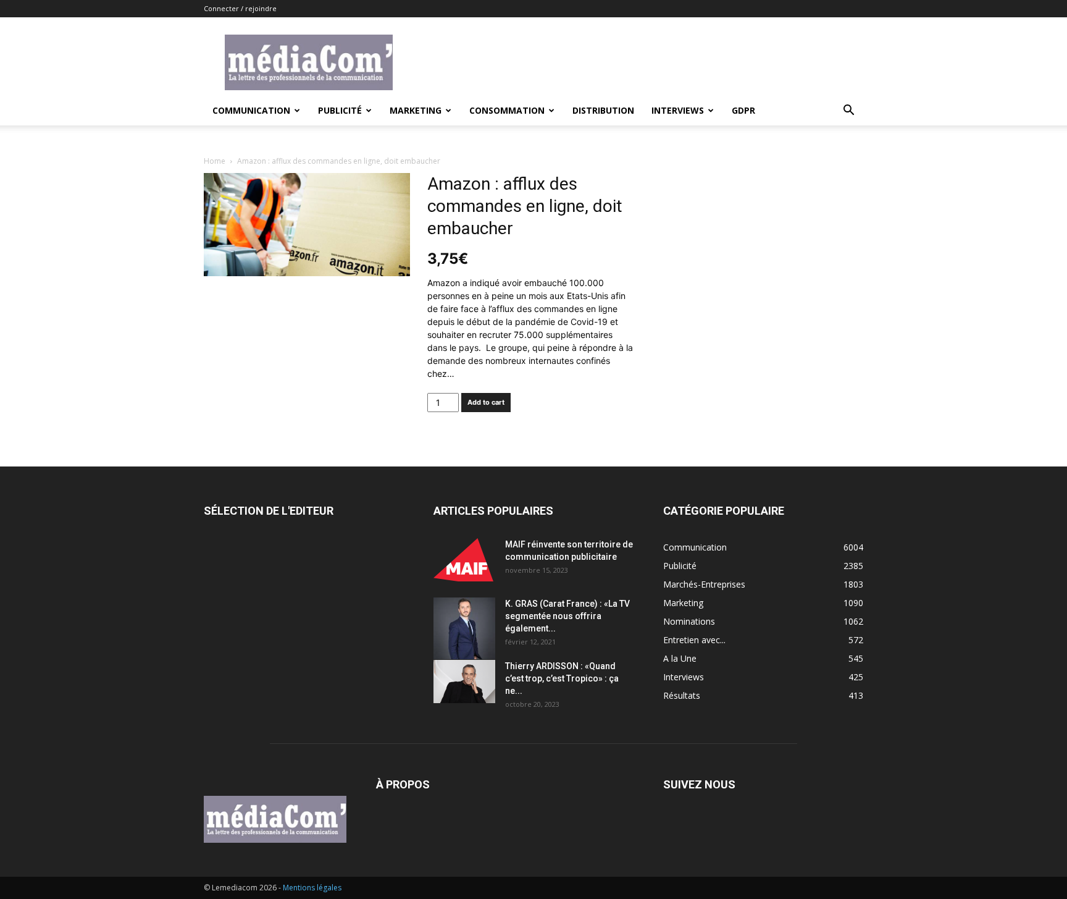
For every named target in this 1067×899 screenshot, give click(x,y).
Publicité (340, 110)
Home (214, 161)
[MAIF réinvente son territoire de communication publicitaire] (464, 559)
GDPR (743, 110)
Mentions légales (312, 887)
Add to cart (485, 402)
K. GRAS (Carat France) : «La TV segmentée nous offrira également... (567, 616)
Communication (251, 110)
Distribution (603, 110)
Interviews (677, 110)
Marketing (415, 110)
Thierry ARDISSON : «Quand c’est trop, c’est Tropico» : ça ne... (562, 678)
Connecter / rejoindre (240, 8)
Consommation (507, 110)
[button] (848, 111)
